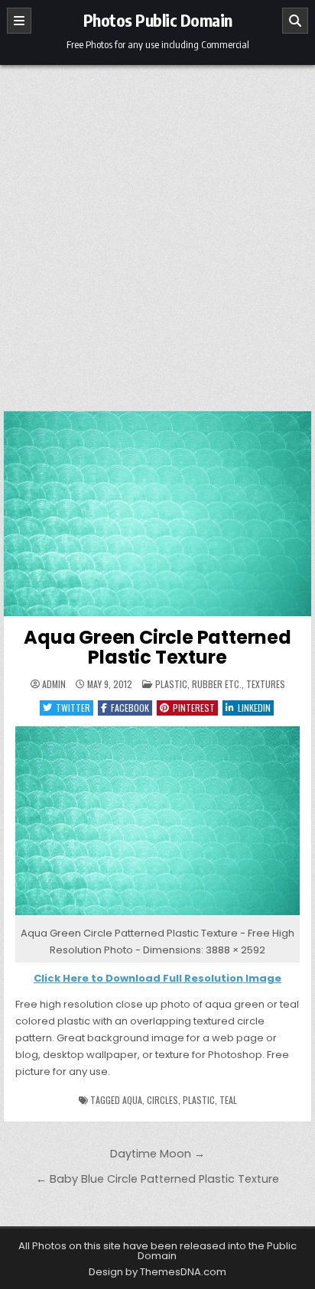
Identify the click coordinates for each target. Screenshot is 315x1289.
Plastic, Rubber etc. (198, 683)
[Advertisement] (157, 230)
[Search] (295, 21)
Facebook (130, 707)
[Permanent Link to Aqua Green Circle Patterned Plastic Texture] (157, 513)
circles (162, 1099)
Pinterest (194, 707)
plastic (199, 1099)
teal (228, 1099)
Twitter (73, 707)
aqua (132, 1099)
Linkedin (254, 707)
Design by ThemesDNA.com (157, 1272)
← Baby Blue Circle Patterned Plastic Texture (157, 1179)
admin (54, 684)
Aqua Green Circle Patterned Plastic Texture (157, 647)
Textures (265, 683)
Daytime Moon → (157, 1153)
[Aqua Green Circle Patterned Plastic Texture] (157, 915)
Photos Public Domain (157, 20)
